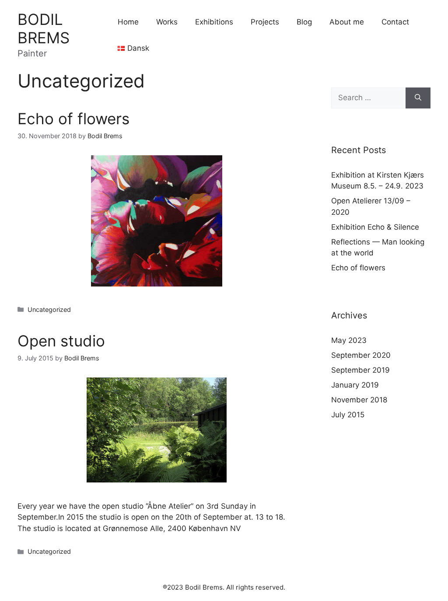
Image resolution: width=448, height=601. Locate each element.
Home (128, 21)
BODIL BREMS (44, 28)
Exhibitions (214, 21)
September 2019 (360, 370)
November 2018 (359, 399)
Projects (265, 21)
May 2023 (349, 340)
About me (346, 21)
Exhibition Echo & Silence (375, 227)
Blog (304, 21)
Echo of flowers (74, 118)
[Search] (418, 97)
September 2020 (361, 355)
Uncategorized (49, 309)
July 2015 (347, 414)
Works (167, 21)
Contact (395, 21)
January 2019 (355, 385)
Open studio (61, 341)
